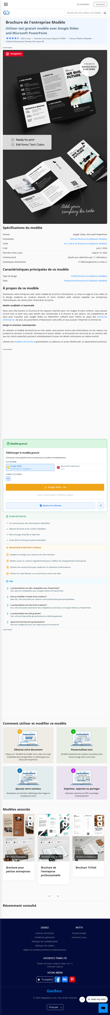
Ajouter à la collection (52, 505)
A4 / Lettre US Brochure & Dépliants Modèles (85, 243)
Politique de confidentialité (45, 941)
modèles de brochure (24, 341)
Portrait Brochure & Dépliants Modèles (88, 239)
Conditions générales (45, 937)
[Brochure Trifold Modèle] (88, 837)
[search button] (105, 13)
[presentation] (49, 896)
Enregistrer (15, 53)
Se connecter (83, 4)
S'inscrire (100, 4)
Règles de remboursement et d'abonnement (44, 949)
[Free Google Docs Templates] (6, 12)
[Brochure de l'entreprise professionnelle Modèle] (53, 837)
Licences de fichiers (44, 933)
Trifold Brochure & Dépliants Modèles (89, 276)
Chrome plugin (79, 933)
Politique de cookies (44, 945)
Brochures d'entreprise (16, 857)
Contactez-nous (79, 937)
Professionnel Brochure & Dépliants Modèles (85, 280)
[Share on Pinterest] (30, 818)
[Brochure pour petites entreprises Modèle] (19, 837)
